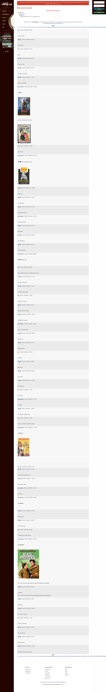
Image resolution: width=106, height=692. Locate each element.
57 (95, 27)
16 (35, 27)
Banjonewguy (21, 399)
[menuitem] (7, 11)
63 (104, 27)
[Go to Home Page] (7, 3)
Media (4, 20)
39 (69, 27)
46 (79, 27)
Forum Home (27, 669)
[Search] (2, 27)
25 (48, 27)
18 (38, 27)
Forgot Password (99, 10)
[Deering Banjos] (7, 44)
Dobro (66, 669)
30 (55, 27)
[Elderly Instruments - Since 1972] (7, 38)
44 (76, 27)
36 (64, 27)
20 (41, 27)
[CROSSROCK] (7, 41)
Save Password (97, 7)
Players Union (47, 669)
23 (45, 27)
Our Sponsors (47, 676)
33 (60, 27)
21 (42, 27)
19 (39, 27)
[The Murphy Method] (7, 35)
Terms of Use (43, 682)
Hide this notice (58, 3)
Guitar (66, 673)
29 (54, 27)
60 (100, 27)
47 (80, 27)
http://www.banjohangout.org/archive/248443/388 (53, 23)
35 (63, 27)
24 (47, 27)
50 (85, 27)
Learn (4, 17)
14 (32, 27)
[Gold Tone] (7, 46)
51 (86, 27)
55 (92, 27)
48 (82, 27)
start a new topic (65, 22)
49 (83, 27)
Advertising (47, 674)
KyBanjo (19, 67)
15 (33, 27)
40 (70, 27)
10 (26, 27)
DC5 (18, 30)
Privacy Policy (49, 682)
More (4, 24)
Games (22, 15)
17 (36, 27)
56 (94, 27)
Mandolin (67, 674)
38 (67, 27)
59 (98, 27)
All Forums (21, 12)
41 (72, 27)
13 (30, 27)
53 (89, 27)
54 (91, 27)
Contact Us (47, 678)
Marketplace (6, 14)
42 (73, 27)
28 (52, 27)
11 (27, 27)
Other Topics (22, 13)
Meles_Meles (20, 216)
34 (61, 27)
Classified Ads (28, 671)
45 (77, 27)
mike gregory (21, 86)
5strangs (20, 187)
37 (66, 27)
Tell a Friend (47, 673)
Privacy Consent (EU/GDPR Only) (59, 682)
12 (29, 27)
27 (51, 27)
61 (101, 27)
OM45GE (19, 39)
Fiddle (66, 671)
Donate (46, 671)
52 (88, 27)
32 (58, 27)
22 (44, 27)
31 (57, 27)
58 (97, 27)
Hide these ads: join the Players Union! (53, 10)
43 (75, 27)
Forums (4, 11)
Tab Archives (27, 673)
